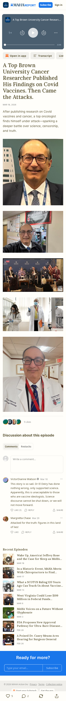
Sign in (58, 5)
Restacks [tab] (26, 446)
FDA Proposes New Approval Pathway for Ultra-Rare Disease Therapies (38, 624)
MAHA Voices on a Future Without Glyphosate (40, 610)
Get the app (47, 690)
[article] (33, 559)
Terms (41, 684)
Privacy (33, 684)
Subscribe (45, 5)
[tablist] (18, 446)
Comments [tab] (11, 446)
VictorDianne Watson (23, 479)
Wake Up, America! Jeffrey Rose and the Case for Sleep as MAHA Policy (38, 557)
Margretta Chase (21, 518)
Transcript (45, 55)
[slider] (30, 45)
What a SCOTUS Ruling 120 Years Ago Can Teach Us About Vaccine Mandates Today (39, 584)
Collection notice (54, 684)
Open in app (18, 55)
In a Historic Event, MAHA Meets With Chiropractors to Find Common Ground (39, 570)
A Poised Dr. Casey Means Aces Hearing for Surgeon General (38, 637)
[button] (10, 33)
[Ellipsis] (61, 479)
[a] (8, 559)
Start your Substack (26, 690)
